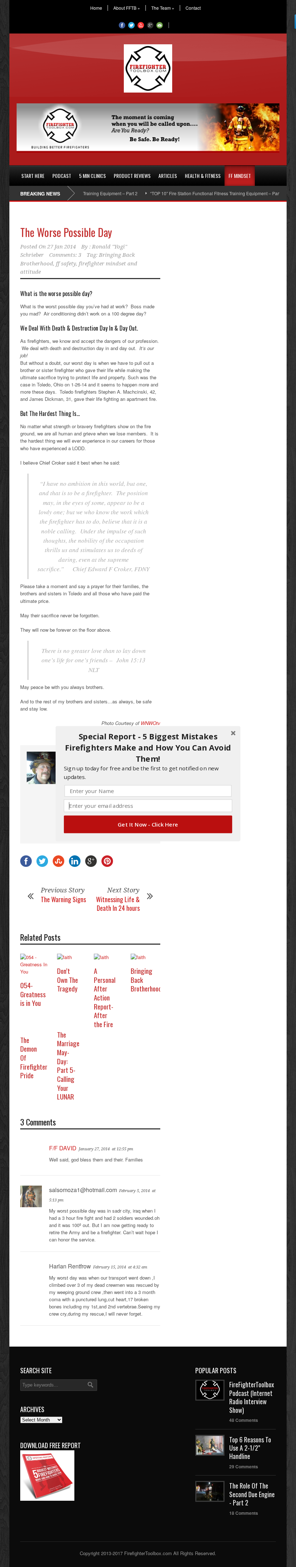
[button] (148, 748)
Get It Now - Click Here (148, 824)
